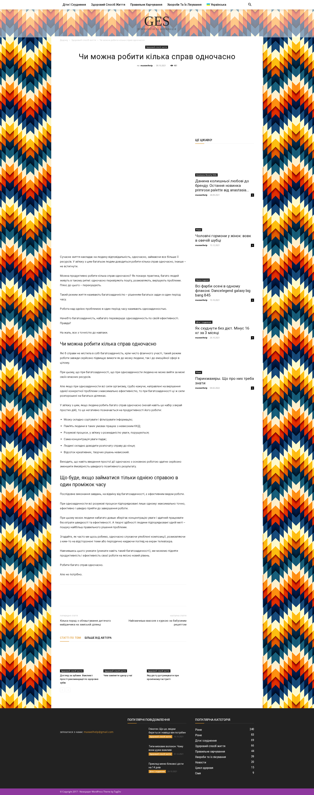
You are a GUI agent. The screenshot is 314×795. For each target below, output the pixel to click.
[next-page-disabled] (68, 690)
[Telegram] (148, 126)
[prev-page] (62, 690)
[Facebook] (123, 126)
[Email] (173, 126)
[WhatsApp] (165, 126)
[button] (249, 5)
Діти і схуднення (74, 4)
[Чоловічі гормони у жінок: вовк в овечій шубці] (224, 216)
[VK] (131, 126)
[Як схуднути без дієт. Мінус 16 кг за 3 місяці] (224, 315)
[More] (190, 126)
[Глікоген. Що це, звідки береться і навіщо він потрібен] (137, 733)
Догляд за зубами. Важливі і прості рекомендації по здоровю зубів (79, 679)
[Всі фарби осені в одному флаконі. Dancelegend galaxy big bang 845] (224, 267)
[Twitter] (140, 126)
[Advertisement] (157, 95)
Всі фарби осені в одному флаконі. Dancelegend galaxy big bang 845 (222, 290)
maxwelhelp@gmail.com (98, 732)
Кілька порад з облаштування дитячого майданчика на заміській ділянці (85, 622)
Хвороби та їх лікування (184, 4)
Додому (64, 40)
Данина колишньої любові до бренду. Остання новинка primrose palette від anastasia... (222, 185)
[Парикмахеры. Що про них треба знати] (224, 359)
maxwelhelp (146, 65)
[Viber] (156, 126)
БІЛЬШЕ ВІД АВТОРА (98, 637)
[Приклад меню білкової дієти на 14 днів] (137, 768)
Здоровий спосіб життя (108, 4)
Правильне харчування (146, 4)
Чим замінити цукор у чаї (117, 675)
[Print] (182, 126)
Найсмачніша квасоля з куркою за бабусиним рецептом (157, 622)
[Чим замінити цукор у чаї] (123, 658)
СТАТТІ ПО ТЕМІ (70, 637)
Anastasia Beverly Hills (206, 175)
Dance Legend (202, 280)
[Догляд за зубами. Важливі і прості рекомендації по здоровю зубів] (80, 658)
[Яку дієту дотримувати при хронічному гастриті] (166, 658)
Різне (198, 229)
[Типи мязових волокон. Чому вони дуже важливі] (137, 751)
